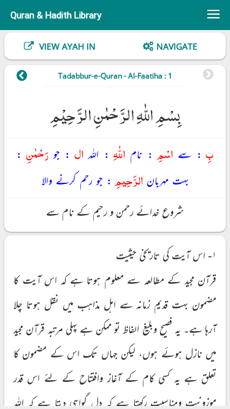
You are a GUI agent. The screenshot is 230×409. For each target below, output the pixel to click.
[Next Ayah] (28, 77)
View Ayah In (66, 46)
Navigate (176, 46)
